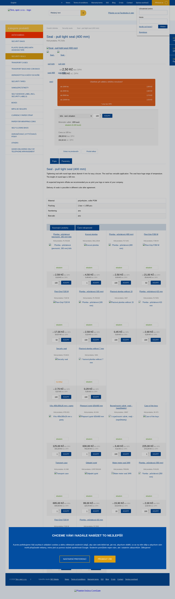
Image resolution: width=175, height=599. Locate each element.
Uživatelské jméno (146, 9)
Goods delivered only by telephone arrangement (23, 150)
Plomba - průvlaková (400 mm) (121, 234)
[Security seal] (61, 359)
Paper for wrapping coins (23, 122)
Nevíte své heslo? (145, 27)
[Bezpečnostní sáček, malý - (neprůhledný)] (121, 418)
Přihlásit (162, 26)
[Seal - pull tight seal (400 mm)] (106, 48)
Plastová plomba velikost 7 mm (91, 349)
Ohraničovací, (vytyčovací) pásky (23, 135)
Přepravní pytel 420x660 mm (91, 406)
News (68, 3)
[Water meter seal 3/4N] (121, 473)
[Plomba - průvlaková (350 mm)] (151, 475)
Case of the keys (151, 406)
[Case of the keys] (151, 416)
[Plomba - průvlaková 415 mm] (151, 304)
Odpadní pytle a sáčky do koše (25, 75)
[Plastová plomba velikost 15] (121, 302)
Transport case (61, 463)
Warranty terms (97, 3)
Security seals (67, 28)
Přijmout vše (105, 559)
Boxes (14, 103)
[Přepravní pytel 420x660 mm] (91, 416)
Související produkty (60, 228)
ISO (107, 3)
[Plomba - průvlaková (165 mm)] (91, 304)
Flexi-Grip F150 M (61, 291)
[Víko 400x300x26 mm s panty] (61, 418)
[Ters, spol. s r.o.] (19, 10)
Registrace (143, 32)
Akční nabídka (17, 35)
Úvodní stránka (52, 28)
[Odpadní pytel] (91, 473)
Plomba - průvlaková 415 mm (151, 291)
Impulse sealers (19, 109)
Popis (54, 161)
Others (14, 143)
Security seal (61, 349)
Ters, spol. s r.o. (21, 579)
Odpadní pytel (91, 463)
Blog (114, 3)
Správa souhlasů (142, 3)
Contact (129, 3)
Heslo (141, 17)
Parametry (66, 161)
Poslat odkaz (91, 151)
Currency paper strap (22, 115)
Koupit (107, 116)
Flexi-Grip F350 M (151, 234)
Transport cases (19, 63)
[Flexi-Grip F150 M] (61, 302)
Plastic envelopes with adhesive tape (22, 49)
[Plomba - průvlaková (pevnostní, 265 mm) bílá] (61, 247)
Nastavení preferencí (74, 559)
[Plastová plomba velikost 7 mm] (91, 361)
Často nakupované (84, 228)
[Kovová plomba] (91, 245)
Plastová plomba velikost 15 (121, 291)
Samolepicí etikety (20, 88)
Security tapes (18, 81)
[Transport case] (61, 473)
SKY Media (54, 579)
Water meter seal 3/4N (121, 463)
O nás (121, 3)
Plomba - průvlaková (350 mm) (151, 463)
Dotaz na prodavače (70, 151)
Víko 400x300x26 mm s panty (61, 406)
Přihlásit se (159, 3)
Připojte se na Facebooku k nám (121, 13)
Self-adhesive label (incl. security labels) (23, 95)
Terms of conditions (81, 3)
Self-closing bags (19, 128)
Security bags (18, 41)
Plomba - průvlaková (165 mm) (91, 291)
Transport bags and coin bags (25, 69)
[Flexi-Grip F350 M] (151, 245)
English (13, 3)
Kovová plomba (91, 234)
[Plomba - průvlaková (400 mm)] (121, 247)
